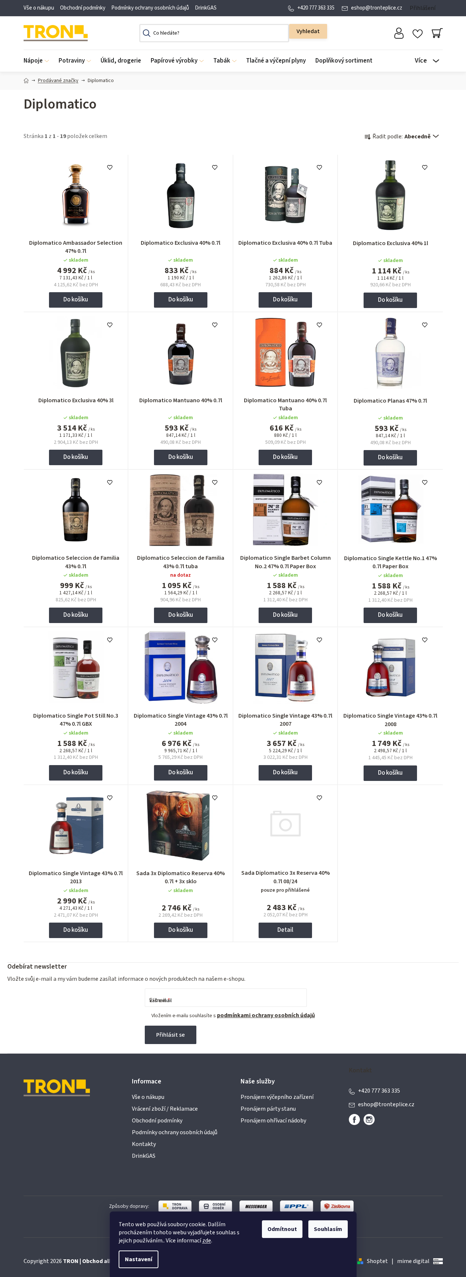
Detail (285, 930)
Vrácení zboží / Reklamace (165, 1109)
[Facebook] (354, 1119)
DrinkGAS (206, 8)
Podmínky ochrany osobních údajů (150, 8)
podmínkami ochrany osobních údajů (266, 1015)
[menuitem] (39, 61)
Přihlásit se (170, 1035)
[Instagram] (369, 1119)
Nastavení (138, 1259)
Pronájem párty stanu (268, 1109)
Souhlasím (328, 1229)
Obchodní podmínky (82, 8)
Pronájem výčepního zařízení (277, 1097)
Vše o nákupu (39, 8)
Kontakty (144, 1144)
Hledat (308, 31)
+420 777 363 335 (315, 8)
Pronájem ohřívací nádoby (273, 1121)
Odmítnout (282, 1229)
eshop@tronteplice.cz (376, 8)
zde (206, 1241)
